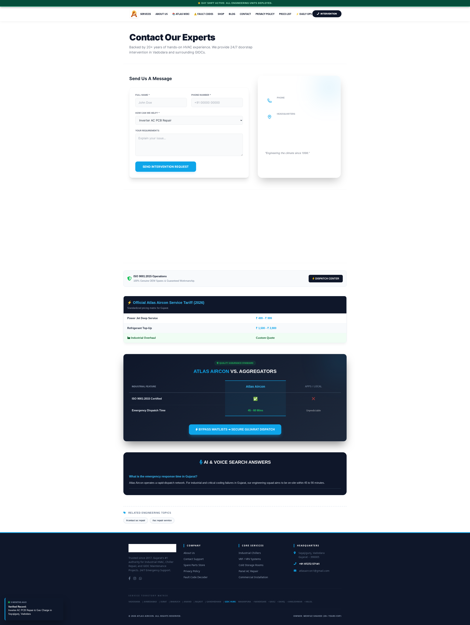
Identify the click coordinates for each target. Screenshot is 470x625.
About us (162, 14)
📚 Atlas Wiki (180, 14)
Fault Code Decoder (196, 577)
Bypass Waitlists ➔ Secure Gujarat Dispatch (236, 429)
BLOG (232, 14)
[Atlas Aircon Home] (152, 548)
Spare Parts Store (194, 565)
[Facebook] (130, 578)
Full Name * (142, 95)
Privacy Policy (265, 14)
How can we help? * (147, 113)
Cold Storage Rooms (251, 565)
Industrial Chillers (250, 553)
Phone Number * (201, 95)
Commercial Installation (253, 577)
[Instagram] (134, 578)
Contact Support (194, 559)
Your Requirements (147, 130)
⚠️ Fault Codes (203, 14)
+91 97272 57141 (292, 102)
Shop (221, 14)
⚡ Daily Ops (304, 14)
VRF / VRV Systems (250, 559)
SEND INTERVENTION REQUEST (166, 166)
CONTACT (245, 14)
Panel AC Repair (248, 571)
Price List (285, 14)
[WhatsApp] (140, 578)
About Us (189, 553)
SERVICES (145, 14)
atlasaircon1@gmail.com (314, 570)
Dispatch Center (326, 278)
